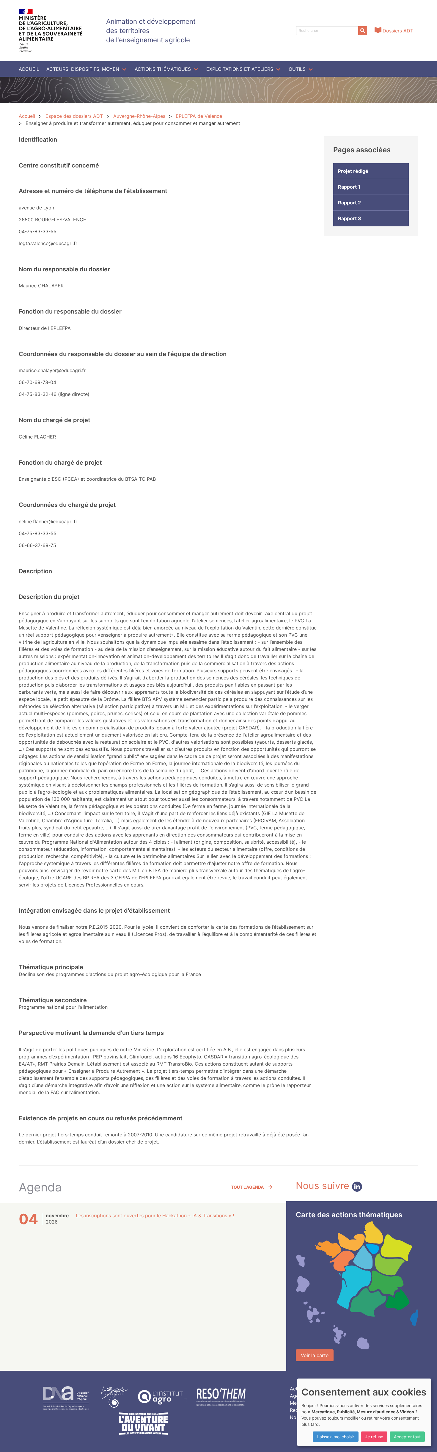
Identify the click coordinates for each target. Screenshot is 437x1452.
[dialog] (364, 1412)
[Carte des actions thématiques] (357, 1285)
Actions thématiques (163, 69)
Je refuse (374, 1436)
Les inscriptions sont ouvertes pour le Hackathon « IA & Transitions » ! (155, 1215)
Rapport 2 (349, 203)
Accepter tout (407, 1436)
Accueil (29, 69)
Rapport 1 (349, 187)
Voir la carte (314, 1355)
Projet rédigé (353, 171)
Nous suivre (324, 1185)
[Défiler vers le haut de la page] (425, 1440)
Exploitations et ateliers (239, 69)
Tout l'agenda (247, 1187)
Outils (297, 69)
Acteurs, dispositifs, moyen (82, 69)
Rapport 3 (349, 218)
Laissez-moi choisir (335, 1436)
